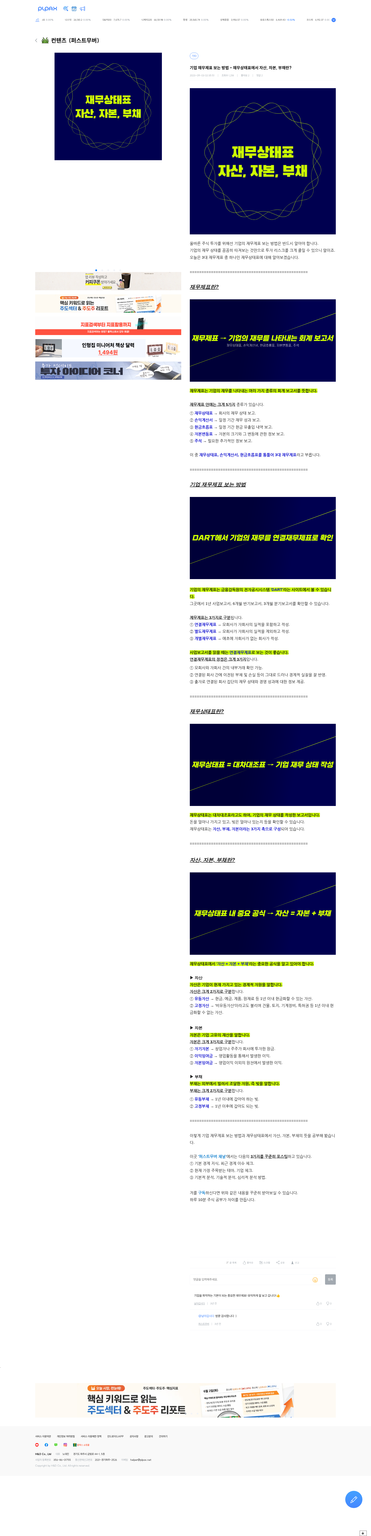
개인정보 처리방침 (66, 1436)
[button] (96, 270)
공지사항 (134, 1436)
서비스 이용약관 (43, 1436)
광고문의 (148, 1436)
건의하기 (163, 1436)
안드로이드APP (115, 1436)
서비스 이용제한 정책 (91, 1436)
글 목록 (233, 1262)
